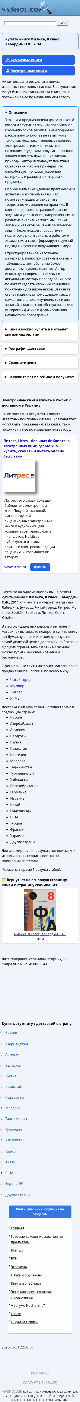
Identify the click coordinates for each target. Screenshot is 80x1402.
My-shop (17, 685)
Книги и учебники (26, 1283)
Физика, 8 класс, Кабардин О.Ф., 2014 (40, 936)
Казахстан (13, 1086)
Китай (10, 1162)
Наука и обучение (26, 1275)
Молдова (12, 1108)
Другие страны (17, 1195)
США (9, 1172)
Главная (17, 1228)
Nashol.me (12, 1391)
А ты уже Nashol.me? (28, 1305)
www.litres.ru (15, 567)
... (76, 438)
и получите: (41, 377)
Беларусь (13, 1065)
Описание (18, 112)
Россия (11, 1032)
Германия (13, 1151)
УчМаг (15, 698)
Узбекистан (15, 1140)
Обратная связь (24, 1322)
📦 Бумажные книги (24, 60)
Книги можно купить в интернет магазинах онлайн (36, 332)
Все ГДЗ (17, 1250)
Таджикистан (16, 1118)
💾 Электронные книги (26, 70)
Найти (16, 1313)
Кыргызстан (15, 1097)
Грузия (10, 1076)
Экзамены (19, 1266)
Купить (40, 567)
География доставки (27, 348)
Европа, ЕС (14, 1183)
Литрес (16, 692)
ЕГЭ (14, 1258)
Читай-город (20, 679)
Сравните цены (22, 362)
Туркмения (14, 1129)
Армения (12, 1054)
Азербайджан (16, 1044)
